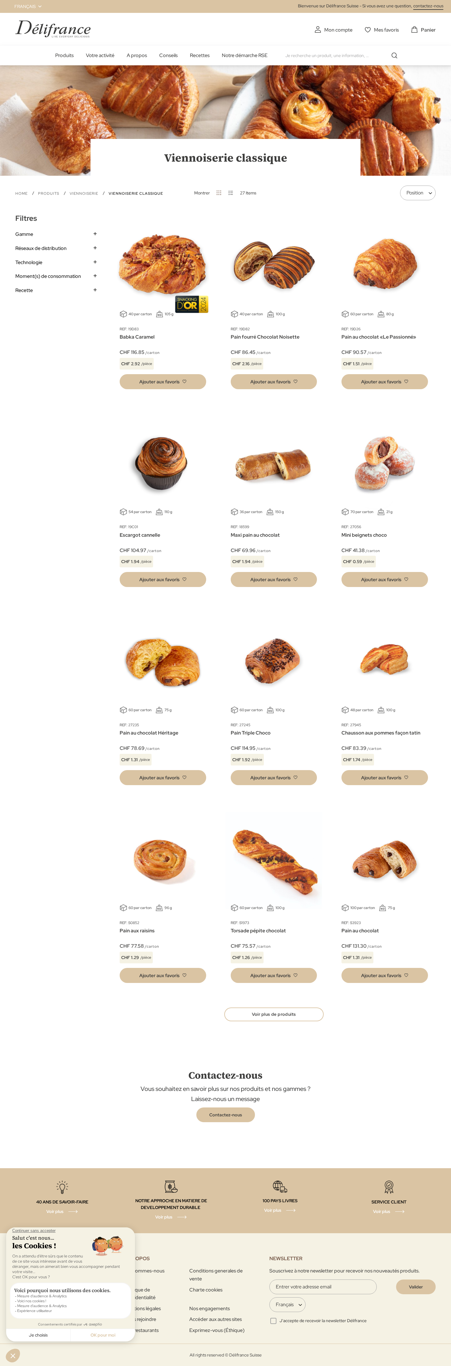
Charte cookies (205, 1290)
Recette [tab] (24, 290)
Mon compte (338, 30)
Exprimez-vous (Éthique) (217, 1330)
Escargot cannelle (140, 535)
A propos (137, 55)
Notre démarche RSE (245, 55)
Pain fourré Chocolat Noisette (265, 337)
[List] (231, 193)
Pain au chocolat (360, 930)
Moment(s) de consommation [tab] (48, 276)
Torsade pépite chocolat (258, 930)
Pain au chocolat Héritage (149, 733)
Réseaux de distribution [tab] (41, 248)
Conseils (168, 55)
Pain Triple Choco (251, 733)
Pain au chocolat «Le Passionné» (378, 337)
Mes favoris (386, 30)
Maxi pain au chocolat (255, 535)
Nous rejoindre (140, 1319)
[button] (24, 6)
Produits (64, 55)
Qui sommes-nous (144, 1271)
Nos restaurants (141, 1330)
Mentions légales (142, 1308)
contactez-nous (428, 6)
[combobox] (343, 55)
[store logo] (53, 29)
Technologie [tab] (28, 262)
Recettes (200, 55)
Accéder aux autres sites (215, 1319)
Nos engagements (209, 1308)
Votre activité (100, 55)
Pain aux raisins (137, 930)
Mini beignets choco (364, 535)
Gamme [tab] (24, 234)
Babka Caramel (137, 337)
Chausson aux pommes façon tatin (380, 733)
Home (22, 193)
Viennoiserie (84, 193)
